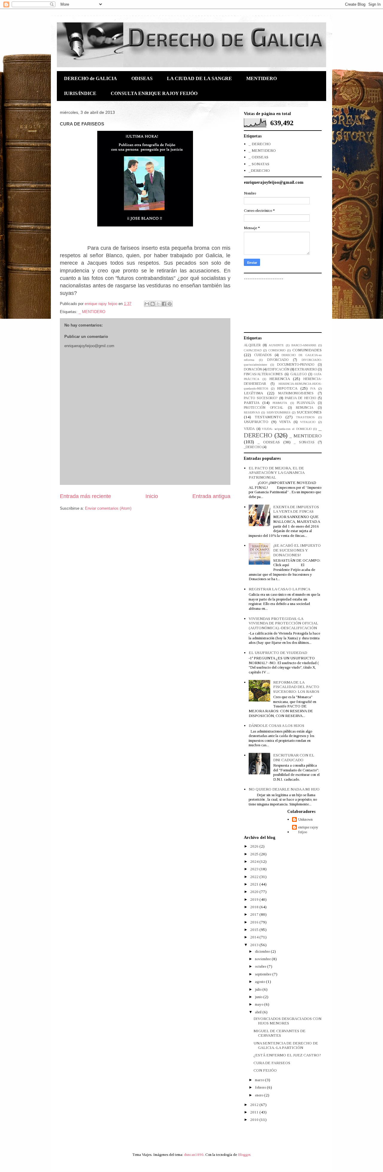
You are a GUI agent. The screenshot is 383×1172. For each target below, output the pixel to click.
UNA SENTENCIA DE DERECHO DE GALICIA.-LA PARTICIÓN (285, 1045)
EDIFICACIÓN (278, 369)
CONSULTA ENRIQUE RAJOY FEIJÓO (154, 93)
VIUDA (249, 429)
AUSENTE (276, 345)
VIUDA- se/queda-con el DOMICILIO (286, 429)
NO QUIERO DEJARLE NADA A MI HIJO (284, 789)
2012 (254, 1104)
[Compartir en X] (158, 304)
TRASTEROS (305, 417)
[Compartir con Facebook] (164, 304)
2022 (254, 876)
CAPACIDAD (253, 350)
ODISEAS (142, 78)
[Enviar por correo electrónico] (147, 304)
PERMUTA (280, 403)
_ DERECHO (260, 144)
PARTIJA (251, 402)
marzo (260, 1080)
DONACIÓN (253, 369)
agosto (260, 981)
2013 (254, 945)
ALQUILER (252, 345)
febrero (261, 1087)
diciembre (263, 951)
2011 (254, 1112)
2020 (254, 891)
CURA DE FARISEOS (271, 1063)
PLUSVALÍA (306, 403)
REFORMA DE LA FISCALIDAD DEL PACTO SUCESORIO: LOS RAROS (296, 687)
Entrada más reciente (85, 496)
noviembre (263, 959)
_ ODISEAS (258, 157)
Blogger (244, 1154)
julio (258, 989)
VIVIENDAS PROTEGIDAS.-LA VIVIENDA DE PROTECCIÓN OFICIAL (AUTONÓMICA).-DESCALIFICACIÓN (283, 623)
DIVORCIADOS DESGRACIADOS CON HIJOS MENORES (287, 1021)
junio (259, 997)
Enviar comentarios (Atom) (108, 508)
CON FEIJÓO (265, 1070)
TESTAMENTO (268, 417)
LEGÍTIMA (253, 393)
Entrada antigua (211, 496)
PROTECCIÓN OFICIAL (263, 408)
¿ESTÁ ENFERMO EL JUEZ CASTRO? (287, 1055)
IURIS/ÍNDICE (80, 93)
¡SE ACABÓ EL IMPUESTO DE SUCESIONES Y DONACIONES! (297, 550)
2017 (254, 914)
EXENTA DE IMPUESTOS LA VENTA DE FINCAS (296, 509)
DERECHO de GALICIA (90, 78)
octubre (261, 966)
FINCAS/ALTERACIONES (263, 374)
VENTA (285, 422)
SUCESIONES (309, 412)
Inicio (151, 496)
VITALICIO (307, 422)
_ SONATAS (259, 164)
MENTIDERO (261, 78)
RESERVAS (252, 412)
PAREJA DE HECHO (300, 398)
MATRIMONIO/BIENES (296, 393)
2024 (254, 861)
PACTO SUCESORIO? (260, 398)
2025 (254, 854)
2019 (254, 899)
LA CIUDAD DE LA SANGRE (199, 78)
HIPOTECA (287, 388)
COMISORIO (276, 350)
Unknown (305, 819)
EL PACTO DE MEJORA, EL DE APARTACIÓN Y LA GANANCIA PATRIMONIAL (276, 472)
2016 (254, 922)
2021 (254, 884)
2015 (254, 929)
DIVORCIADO (277, 360)
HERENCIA (279, 378)
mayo (259, 1004)
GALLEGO (298, 374)
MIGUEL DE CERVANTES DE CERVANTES (279, 1033)
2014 (254, 937)
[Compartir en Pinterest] (170, 304)
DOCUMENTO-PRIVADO (295, 365)
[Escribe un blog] (153, 304)
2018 (254, 907)
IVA (313, 388)
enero (259, 1095)
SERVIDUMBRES (279, 412)
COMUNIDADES (307, 350)
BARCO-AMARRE (303, 345)
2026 (254, 846)
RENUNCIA (304, 408)
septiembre (263, 974)
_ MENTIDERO (92, 312)
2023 (254, 869)
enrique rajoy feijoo (308, 829)
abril (258, 1012)
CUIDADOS (263, 355)
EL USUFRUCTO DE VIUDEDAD (278, 652)
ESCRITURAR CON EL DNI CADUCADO (293, 757)
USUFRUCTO (256, 421)
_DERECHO (259, 170)
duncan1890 (193, 1154)
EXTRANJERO (306, 369)
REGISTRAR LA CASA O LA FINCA (279, 589)
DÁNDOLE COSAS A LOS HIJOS (276, 725)
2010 (254, 1119)
